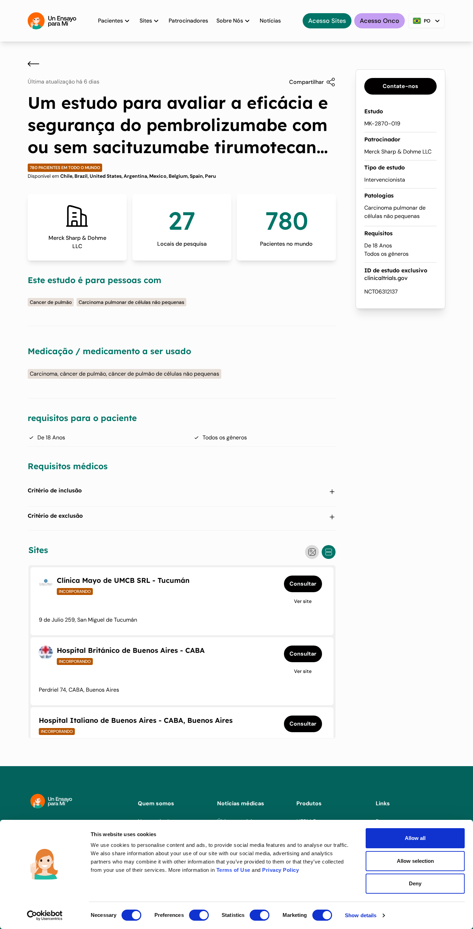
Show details (360, 915)
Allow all (415, 838)
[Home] (52, 20)
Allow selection (415, 861)
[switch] (199, 915)
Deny (415, 883)
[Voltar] (33, 64)
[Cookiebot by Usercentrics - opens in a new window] (45, 915)
